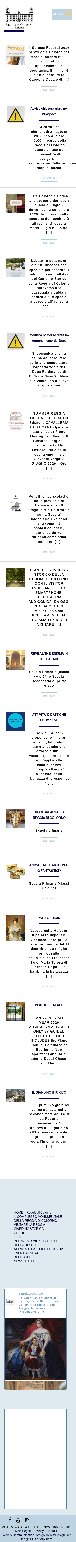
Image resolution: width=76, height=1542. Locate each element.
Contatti (51, 1530)
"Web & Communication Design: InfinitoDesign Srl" (36, 1534)
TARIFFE (20, 1236)
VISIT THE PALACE (49, 1005)
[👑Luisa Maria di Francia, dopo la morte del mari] (35, 1349)
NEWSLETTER (25, 1261)
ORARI (19, 1232)
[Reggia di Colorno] (19, 27)
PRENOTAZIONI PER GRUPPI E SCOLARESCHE (37, 1242)
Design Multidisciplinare (36, 1539)
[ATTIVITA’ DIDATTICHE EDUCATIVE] (15, 729)
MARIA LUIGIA (49, 917)
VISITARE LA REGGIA (29, 1224)
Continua (49, 89)
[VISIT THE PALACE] (15, 1020)
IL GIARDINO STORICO (49, 1092)
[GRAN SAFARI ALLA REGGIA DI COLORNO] (15, 826)
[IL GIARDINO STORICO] (15, 1101)
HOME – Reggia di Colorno (32, 1212)
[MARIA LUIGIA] (15, 939)
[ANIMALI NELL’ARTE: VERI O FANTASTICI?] (15, 879)
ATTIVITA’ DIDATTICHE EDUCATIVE (39, 1249)
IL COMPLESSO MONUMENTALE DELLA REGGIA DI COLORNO (38, 1218)
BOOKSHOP (23, 1257)
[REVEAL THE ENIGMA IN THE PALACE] (15, 668)
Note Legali (23, 1530)
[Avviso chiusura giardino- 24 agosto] (15, 123)
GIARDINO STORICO (29, 1228)
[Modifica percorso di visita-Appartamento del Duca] (15, 350)
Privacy (38, 1530)
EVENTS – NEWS (27, 1253)
